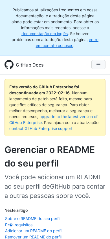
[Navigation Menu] (98, 64)
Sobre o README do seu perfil (32, 218)
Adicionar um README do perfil (33, 230)
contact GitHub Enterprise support (40, 128)
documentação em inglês (44, 33)
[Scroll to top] (97, 226)
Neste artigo (16, 210)
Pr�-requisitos (18, 224)
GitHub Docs (30, 65)
